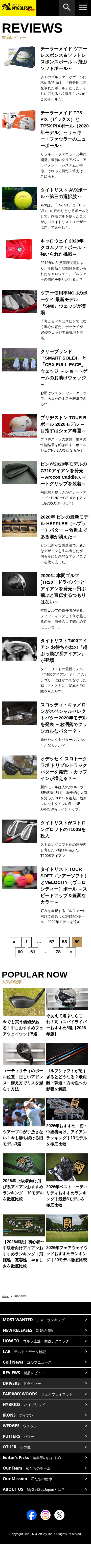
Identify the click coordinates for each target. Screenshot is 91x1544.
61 (32, 951)
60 (20, 951)
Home (5, 1296)
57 (51, 941)
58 (64, 941)
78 (58, 951)
